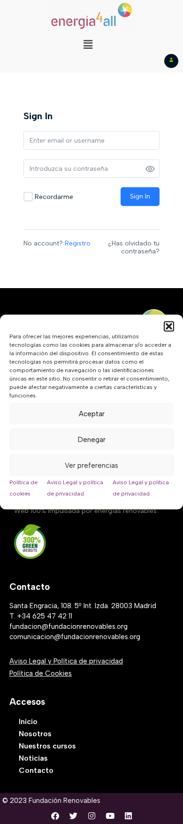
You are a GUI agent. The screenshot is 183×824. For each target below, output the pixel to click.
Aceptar (92, 413)
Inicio (28, 721)
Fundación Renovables (64, 800)
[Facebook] (55, 816)
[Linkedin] (128, 816)
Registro (78, 243)
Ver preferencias (91, 465)
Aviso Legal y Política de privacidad (66, 661)
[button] (169, 326)
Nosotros (35, 733)
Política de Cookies (40, 673)
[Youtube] (110, 816)
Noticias (33, 758)
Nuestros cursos (47, 745)
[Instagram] (91, 816)
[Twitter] (73, 816)
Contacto (36, 770)
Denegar (92, 439)
